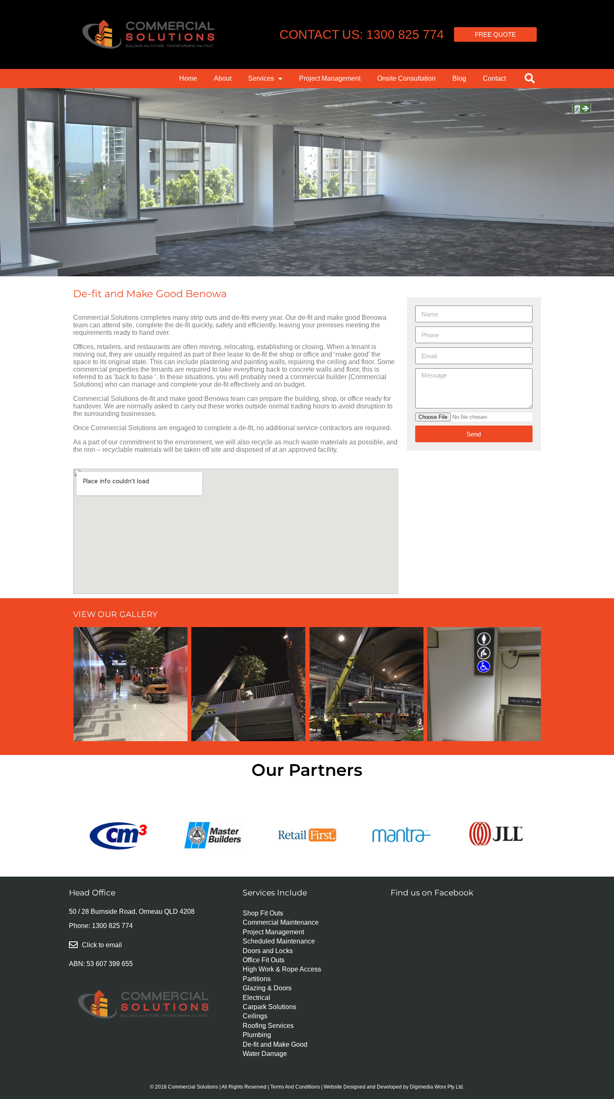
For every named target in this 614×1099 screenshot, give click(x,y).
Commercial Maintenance (281, 922)
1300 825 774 (112, 925)
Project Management (329, 78)
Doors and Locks (268, 950)
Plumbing (257, 1034)
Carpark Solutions (269, 1006)
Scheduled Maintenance (279, 941)
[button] (529, 78)
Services (261, 78)
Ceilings (255, 1016)
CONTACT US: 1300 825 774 (361, 34)
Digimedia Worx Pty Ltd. (437, 1087)
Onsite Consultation (406, 78)
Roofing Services (268, 1025)
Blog (459, 78)
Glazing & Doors (267, 988)
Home (188, 78)
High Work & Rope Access (282, 969)
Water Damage (265, 1053)
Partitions (257, 978)
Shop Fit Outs (263, 913)
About (222, 78)
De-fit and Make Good (275, 1044)
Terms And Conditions (295, 1087)
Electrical (256, 997)
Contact (494, 78)
